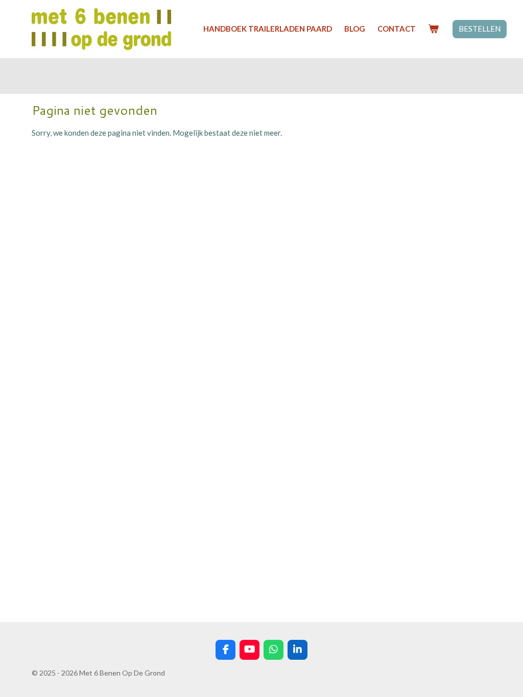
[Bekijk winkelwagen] (433, 29)
